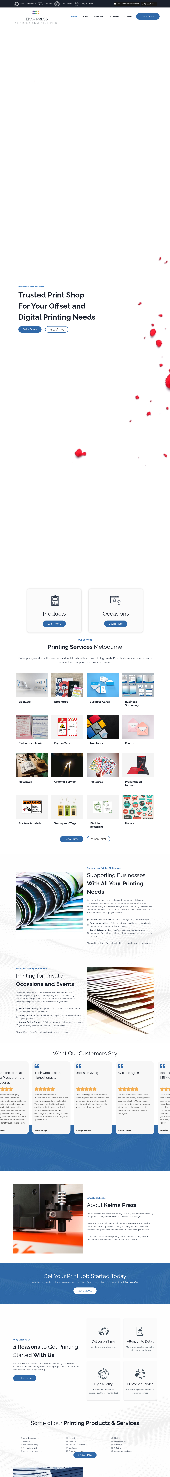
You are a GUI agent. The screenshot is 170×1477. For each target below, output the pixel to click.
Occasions (114, 16)
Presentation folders (133, 783)
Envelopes (97, 743)
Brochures (61, 701)
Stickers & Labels (30, 823)
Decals (129, 823)
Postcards (96, 781)
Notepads (25, 781)
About (85, 16)
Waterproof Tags (65, 823)
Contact (128, 16)
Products (98, 16)
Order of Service (65, 781)
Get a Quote (148, 16)
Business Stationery (132, 703)
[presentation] (32, 685)
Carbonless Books (31, 743)
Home (74, 16)
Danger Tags (62, 743)
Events (129, 743)
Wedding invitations (97, 825)
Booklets (25, 701)
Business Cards (100, 701)
